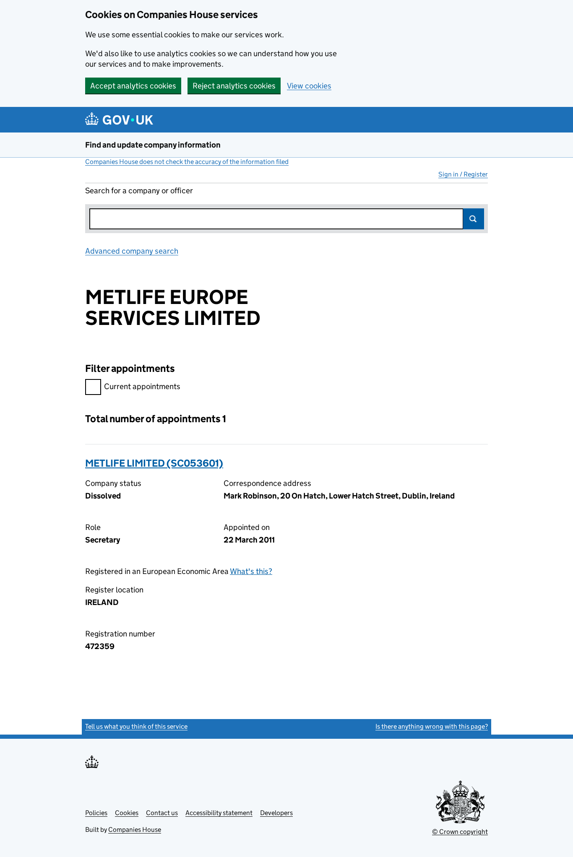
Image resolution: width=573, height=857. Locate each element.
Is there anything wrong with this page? (431, 726)
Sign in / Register (463, 174)
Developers (276, 813)
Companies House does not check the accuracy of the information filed (187, 162)
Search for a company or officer (139, 190)
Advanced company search (131, 251)
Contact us (162, 813)
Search (473, 218)
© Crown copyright (460, 832)
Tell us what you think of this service (136, 726)
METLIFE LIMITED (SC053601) (154, 463)
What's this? (251, 571)
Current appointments (142, 386)
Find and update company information (153, 145)
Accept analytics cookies (133, 86)
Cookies (126, 813)
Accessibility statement (219, 813)
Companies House (134, 830)
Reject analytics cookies (234, 86)
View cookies (309, 86)
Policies (96, 813)
